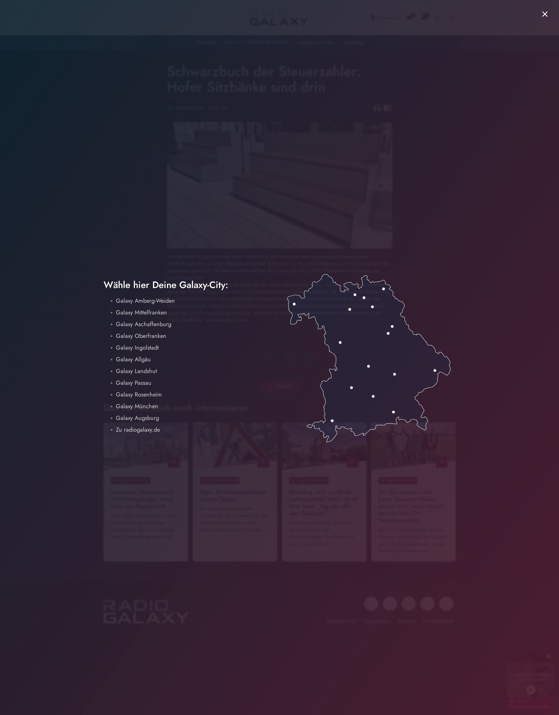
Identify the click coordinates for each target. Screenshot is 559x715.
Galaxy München (137, 406)
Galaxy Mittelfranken (141, 312)
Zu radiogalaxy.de (138, 429)
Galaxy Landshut (136, 371)
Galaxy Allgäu (133, 359)
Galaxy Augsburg (137, 418)
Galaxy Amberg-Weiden (145, 301)
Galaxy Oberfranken (141, 336)
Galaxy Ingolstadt (137, 347)
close (545, 14)
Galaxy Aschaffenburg (143, 324)
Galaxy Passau (133, 383)
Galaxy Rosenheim (139, 394)
